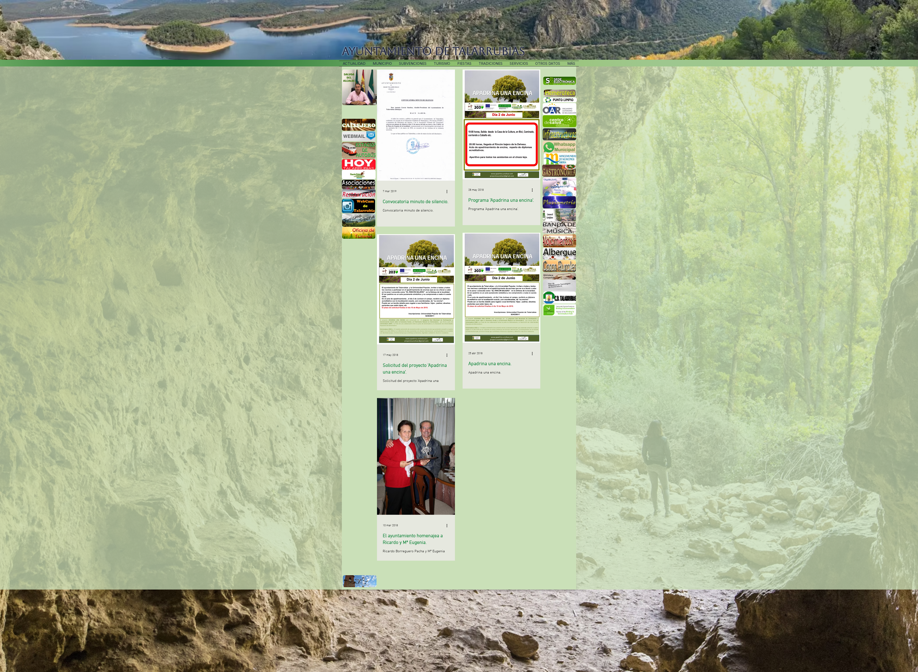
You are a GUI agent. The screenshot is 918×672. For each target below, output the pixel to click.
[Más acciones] (448, 191)
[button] (490, 63)
